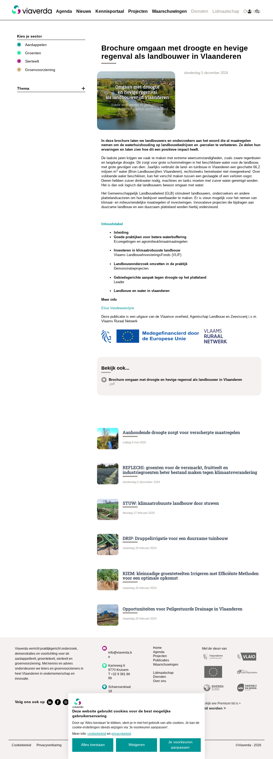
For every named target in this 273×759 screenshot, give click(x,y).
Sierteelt (32, 61)
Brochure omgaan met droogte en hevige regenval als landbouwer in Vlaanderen (175, 380)
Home (157, 648)
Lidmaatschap (225, 11)
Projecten (138, 11)
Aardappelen (36, 45)
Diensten (199, 11)
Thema (23, 88)
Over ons (251, 11)
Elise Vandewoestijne (117, 308)
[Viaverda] (32, 10)
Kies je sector (29, 36)
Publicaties (161, 660)
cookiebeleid (96, 734)
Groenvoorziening (40, 70)
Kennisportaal (109, 11)
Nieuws (83, 11)
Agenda (64, 11)
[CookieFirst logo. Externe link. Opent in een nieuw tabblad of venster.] (77, 703)
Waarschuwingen (169, 11)
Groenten (33, 53)
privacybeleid (121, 734)
